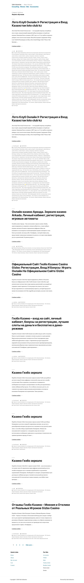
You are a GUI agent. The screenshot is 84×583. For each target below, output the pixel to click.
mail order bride (28, 62)
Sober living (31, 86)
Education (30, 57)
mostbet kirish (43, 70)
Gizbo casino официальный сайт (26, 538)
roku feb (22, 84)
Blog (19, 52)
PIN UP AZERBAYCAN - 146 (24, 76)
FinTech (42, 57)
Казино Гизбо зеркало (27, 372)
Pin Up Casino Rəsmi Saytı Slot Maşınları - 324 (40, 76)
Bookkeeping (23, 52)
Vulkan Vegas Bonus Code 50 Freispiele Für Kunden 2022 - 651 (37, 92)
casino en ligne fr (31, 54)
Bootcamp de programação (32, 52)
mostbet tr (37, 73)
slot (23, 86)
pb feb (16, 76)
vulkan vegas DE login (42, 96)
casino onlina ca (46, 54)
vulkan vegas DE (33, 96)
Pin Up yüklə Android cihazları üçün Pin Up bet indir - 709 (29, 78)
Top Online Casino (27, 88)
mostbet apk (34, 67)
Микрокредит (33, 99)
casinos (27, 55)
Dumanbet (25, 57)
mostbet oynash (39, 71)
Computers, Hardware (34, 55)
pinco (43, 78)
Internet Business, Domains (20, 60)
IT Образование (46, 60)
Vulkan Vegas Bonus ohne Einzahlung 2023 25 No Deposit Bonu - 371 (26, 94)
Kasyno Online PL (15, 62)
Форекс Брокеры (38, 102)
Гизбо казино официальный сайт (26, 405)
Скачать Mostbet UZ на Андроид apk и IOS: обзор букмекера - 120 (31, 303)
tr (31, 88)
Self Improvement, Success (30, 84)
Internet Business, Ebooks (31, 60)
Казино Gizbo (16, 361)
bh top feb (15, 52)
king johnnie (22, 62)
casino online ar (15, 55)
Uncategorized (35, 88)
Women (22, 7)
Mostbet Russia (31, 73)
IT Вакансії (40, 60)
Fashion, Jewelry (36, 57)
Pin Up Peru (14, 78)
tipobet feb (20, 88)
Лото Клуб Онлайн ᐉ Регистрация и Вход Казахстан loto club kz (40, 23)
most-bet (36, 63)
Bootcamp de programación (45, 52)
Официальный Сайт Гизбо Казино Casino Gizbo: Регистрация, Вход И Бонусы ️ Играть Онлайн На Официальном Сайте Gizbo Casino (41, 269)
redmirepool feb (20, 83)
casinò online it (22, 55)
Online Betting (35, 75)
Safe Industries (16, 4)
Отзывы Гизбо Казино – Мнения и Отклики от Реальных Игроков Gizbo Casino (41, 506)
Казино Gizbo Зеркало (24, 307)
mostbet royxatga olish (23, 73)
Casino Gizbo (16, 307)
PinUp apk (47, 78)
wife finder (21, 97)
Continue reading (17, 46)
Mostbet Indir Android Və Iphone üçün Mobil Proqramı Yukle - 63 (25, 70)
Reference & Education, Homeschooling (33, 83)
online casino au (42, 75)
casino (26, 54)
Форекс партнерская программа (19, 104)
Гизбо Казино (22, 449)
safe (14, 51)
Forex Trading (23, 59)
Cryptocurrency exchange (17, 57)
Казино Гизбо (32, 307)
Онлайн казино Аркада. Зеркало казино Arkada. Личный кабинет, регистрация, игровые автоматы (39, 215)
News (30, 75)
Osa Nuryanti (16, 145)
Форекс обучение (47, 102)
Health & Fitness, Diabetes (32, 59)
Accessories (34, 7)
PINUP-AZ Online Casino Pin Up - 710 (27, 79)
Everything (15, 7)
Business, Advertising (19, 54)
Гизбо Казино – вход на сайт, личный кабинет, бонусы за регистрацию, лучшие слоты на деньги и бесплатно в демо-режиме (40, 323)
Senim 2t (20, 86)
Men (27, 7)
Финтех (32, 102)
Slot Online (26, 86)
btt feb (13, 54)
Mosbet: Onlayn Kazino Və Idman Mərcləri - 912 (24, 63)
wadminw (15, 302)
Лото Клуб (15, 105)
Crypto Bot (41, 55)
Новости (36, 100)
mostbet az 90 (40, 67)
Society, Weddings (39, 86)
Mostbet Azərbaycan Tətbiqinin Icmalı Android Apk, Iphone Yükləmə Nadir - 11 (33, 68)
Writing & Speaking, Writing (30, 97)
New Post (27, 75)
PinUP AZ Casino (15, 79)
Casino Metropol (39, 54)
